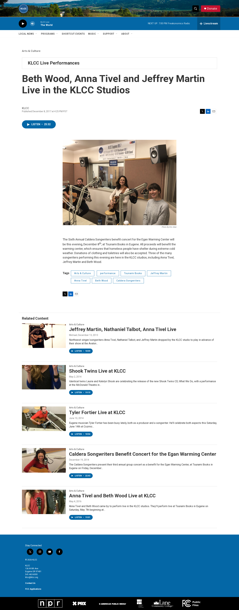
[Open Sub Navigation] (36, 34)
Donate (212, 8)
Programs (48, 34)
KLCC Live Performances (54, 63)
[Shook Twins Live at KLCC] (44, 377)
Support (108, 34)
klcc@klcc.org (31, 577)
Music (92, 34)
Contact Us (30, 583)
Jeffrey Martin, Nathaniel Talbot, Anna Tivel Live (122, 329)
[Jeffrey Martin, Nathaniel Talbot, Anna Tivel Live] (44, 335)
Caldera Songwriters (128, 280)
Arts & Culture (31, 51)
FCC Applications (33, 589)
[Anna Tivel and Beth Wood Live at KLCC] (44, 502)
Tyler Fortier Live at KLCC (97, 412)
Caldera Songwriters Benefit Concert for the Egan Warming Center (142, 454)
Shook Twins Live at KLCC (97, 371)
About (125, 34)
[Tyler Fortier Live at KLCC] (44, 418)
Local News (26, 34)
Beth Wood (101, 280)
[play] (22, 24)
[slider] (37, 23)
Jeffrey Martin (159, 273)
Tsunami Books (133, 273)
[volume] (32, 23)
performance (108, 273)
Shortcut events (73, 34)
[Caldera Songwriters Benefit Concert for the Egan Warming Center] (44, 460)
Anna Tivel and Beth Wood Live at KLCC (112, 495)
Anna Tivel (80, 280)
